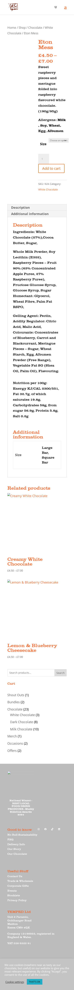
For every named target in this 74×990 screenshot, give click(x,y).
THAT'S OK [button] (34, 981)
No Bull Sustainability (22, 834)
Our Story (14, 849)
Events (12, 890)
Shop (22, 27)
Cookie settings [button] (14, 981)
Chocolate (35, 27)
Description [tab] (20, 207)
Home (11, 27)
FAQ (10, 839)
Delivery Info (16, 844)
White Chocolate (48, 189)
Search (60, 673)
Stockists (13, 895)
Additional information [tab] (30, 214)
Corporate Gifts (18, 885)
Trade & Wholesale (20, 881)
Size (43, 144)
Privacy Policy (17, 900)
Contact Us (14, 876)
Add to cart (51, 168)
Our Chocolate (17, 853)
